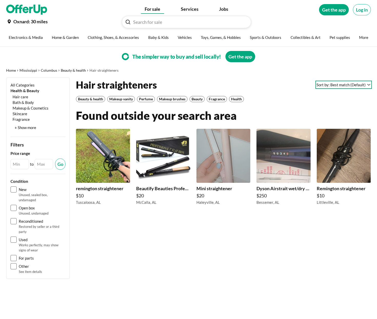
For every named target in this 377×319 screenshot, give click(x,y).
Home (11, 70)
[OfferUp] (26, 10)
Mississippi (28, 70)
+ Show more (25, 127)
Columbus (49, 70)
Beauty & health (73, 70)
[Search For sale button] (128, 22)
